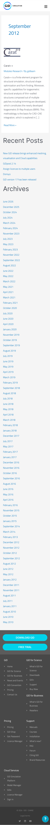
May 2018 (8, 409)
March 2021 (9, 297)
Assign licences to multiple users (19, 169)
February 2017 (10, 452)
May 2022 (8, 276)
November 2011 (11, 590)
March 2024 (9, 223)
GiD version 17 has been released (19, 179)
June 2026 (8, 201)
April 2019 (8, 372)
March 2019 (9, 377)
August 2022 (9, 265)
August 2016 (9, 484)
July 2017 (8, 441)
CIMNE (30, 810)
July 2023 (8, 239)
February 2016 (10, 505)
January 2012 (10, 579)
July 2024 (8, 217)
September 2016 (11, 478)
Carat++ (8, 65)
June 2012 (8, 569)
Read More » (10, 125)
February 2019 (10, 382)
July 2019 (8, 356)
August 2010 (9, 611)
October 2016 (10, 473)
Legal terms (25, 815)
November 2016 (11, 468)
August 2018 (9, 393)
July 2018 (8, 398)
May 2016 (8, 494)
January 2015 (10, 521)
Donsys (7, 174)
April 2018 (8, 414)
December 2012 (11, 542)
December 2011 (11, 585)
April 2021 (8, 292)
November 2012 (11, 548)
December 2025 (11, 207)
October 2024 (10, 212)
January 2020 (10, 329)
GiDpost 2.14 (9, 163)
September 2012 (11, 558)
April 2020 (8, 324)
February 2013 (10, 537)
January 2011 (10, 606)
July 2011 (8, 601)
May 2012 (8, 574)
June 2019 (8, 361)
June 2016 (8, 489)
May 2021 (8, 287)
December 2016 (11, 462)
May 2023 (8, 244)
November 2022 (11, 255)
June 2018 (8, 404)
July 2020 (8, 313)
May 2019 (8, 366)
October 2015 (10, 515)
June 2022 (8, 271)
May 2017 (8, 446)
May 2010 (8, 622)
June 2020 (8, 318)
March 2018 (9, 420)
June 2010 (8, 617)
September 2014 (11, 526)
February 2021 (10, 303)
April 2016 (8, 500)
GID (25, 810)
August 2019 (9, 351)
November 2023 (11, 233)
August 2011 (9, 595)
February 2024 (10, 228)
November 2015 (11, 510)
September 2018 (11, 388)
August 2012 (9, 563)
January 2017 (10, 457)
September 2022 (11, 260)
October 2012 (10, 553)
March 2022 (9, 281)
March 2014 (9, 532)
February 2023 (10, 249)
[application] (45, 819)
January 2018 (10, 430)
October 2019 (10, 340)
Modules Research (13, 71)
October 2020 (10, 308)
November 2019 (11, 335)
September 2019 (11, 345)
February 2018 (10, 425)
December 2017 (11, 436)
